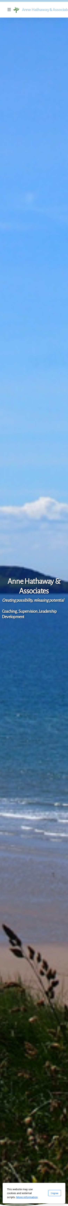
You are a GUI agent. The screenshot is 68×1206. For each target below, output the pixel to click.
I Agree (54, 1193)
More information (27, 1197)
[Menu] (9, 9)
